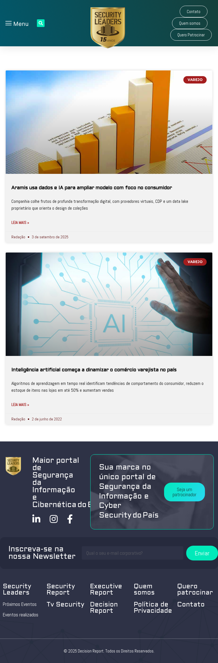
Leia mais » (20, 222)
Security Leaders (17, 590)
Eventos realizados (20, 615)
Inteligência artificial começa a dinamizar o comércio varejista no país (94, 370)
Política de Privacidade (153, 608)
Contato (191, 605)
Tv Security (65, 605)
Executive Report (106, 590)
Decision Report (104, 608)
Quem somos (144, 590)
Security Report (61, 590)
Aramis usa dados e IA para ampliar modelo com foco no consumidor (91, 188)
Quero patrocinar (195, 590)
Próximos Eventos (20, 604)
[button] (193, 11)
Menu (20, 23)
